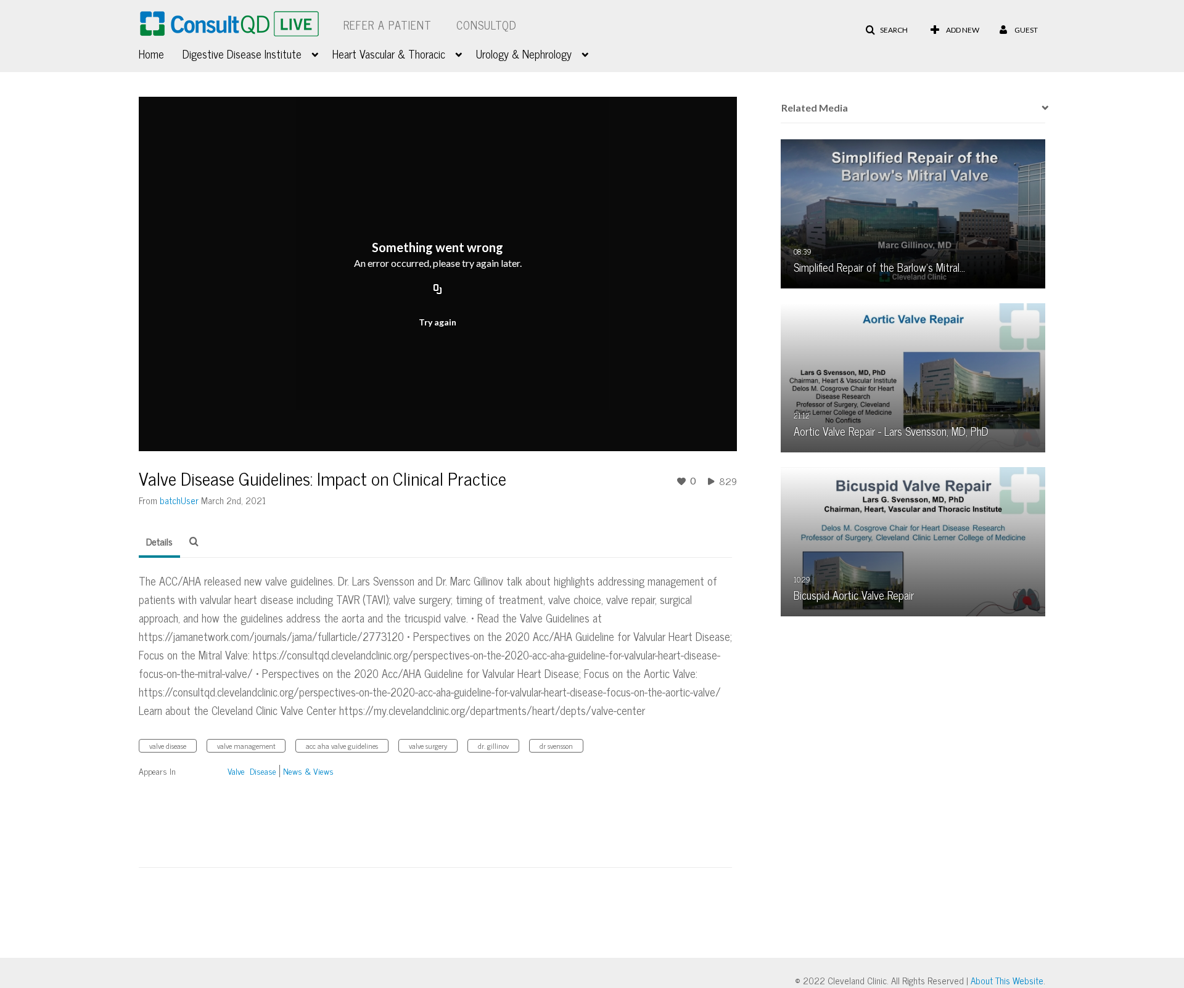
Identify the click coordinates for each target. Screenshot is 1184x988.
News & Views (308, 771)
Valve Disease (252, 771)
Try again (437, 322)
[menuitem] (161, 52)
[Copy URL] (438, 290)
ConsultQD (486, 24)
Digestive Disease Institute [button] (242, 53)
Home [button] (151, 53)
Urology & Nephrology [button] (524, 53)
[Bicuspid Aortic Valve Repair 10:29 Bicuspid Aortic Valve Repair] (913, 540)
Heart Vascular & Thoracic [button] (388, 53)
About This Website (1007, 980)
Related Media (814, 107)
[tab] (159, 542)
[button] (886, 30)
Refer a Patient (387, 24)
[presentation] (1041, 108)
